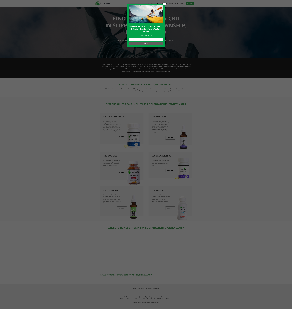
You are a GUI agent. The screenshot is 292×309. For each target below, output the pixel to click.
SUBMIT (146, 43)
